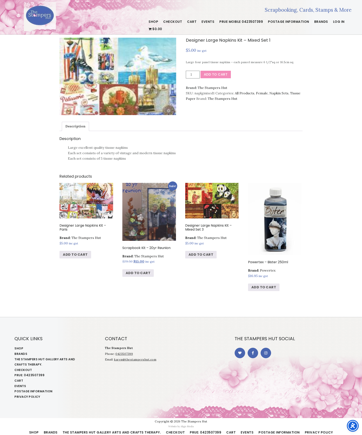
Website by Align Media (181, 426)
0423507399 (124, 354)
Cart (18, 381)
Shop (18, 348)
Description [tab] (75, 126)
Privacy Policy (27, 397)
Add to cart (216, 74)
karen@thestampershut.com (135, 359)
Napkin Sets (278, 93)
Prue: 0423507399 (29, 375)
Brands (20, 354)
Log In (339, 21)
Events (20, 386)
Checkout (23, 370)
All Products (244, 93)
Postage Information (33, 391)
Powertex (267, 270)
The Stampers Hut (39, 16)
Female (262, 93)
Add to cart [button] (75, 254)
